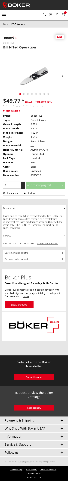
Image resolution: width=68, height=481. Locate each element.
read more (15, 227)
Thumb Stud (37, 153)
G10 (45, 149)
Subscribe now (34, 377)
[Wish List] (50, 14)
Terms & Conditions (48, 469)
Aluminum (36, 149)
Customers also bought (16, 252)
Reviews (7, 235)
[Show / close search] (44, 14)
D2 (32, 145)
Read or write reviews (47, 243)
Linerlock (35, 158)
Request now (34, 407)
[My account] (57, 14)
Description (9, 208)
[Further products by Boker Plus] (10, 38)
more (26, 296)
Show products (19, 304)
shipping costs (19, 106)
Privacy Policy (31, 469)
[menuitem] (4, 14)
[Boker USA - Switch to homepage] (17, 5)
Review (31, 193)
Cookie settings (16, 469)
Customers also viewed (16, 259)
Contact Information (35, 473)
